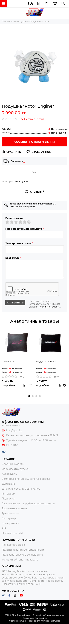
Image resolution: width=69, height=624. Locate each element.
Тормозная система (14, 508)
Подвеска (8, 498)
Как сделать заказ (13, 544)
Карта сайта (41, 618)
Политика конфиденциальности (23, 549)
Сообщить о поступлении (34, 141)
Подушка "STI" (9, 361)
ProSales (32, 621)
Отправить (15, 302)
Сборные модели (13, 464)
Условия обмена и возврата (20, 559)
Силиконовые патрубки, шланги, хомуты (28, 503)
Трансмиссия (10, 513)
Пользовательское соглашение (22, 554)
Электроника (10, 523)
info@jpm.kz (14, 430)
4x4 (4, 528)
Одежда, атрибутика (15, 469)
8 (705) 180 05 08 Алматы (23, 422)
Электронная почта (19, 243)
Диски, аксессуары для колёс (21, 488)
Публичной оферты (49, 306)
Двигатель (9, 483)
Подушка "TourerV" (46, 361)
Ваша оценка (14, 218)
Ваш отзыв (13, 257)
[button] (29, 396)
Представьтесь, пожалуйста (24, 228)
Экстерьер (9, 518)
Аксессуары (21, 181)
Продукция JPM (12, 533)
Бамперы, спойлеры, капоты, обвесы (26, 478)
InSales (56, 621)
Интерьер (8, 493)
